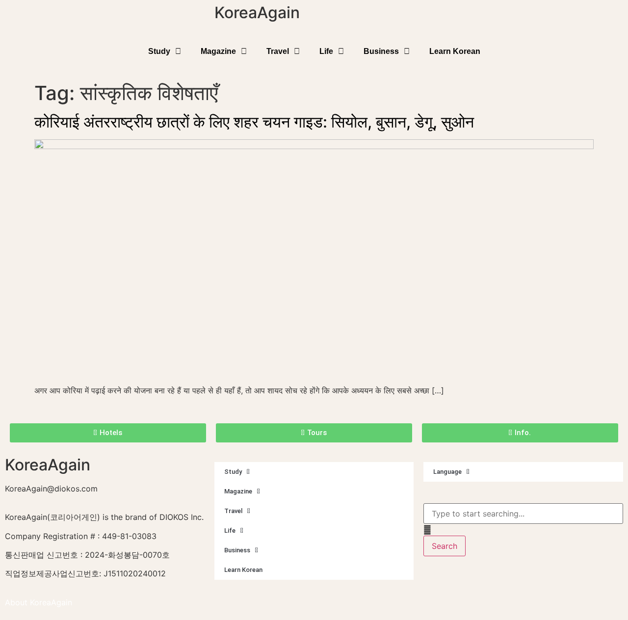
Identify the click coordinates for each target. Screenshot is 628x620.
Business (381, 51)
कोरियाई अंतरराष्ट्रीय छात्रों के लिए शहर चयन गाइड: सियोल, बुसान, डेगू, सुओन (254, 121)
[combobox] (523, 513)
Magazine (218, 51)
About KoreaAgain (38, 602)
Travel (277, 51)
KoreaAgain (257, 12)
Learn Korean (454, 51)
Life (326, 51)
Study (159, 51)
